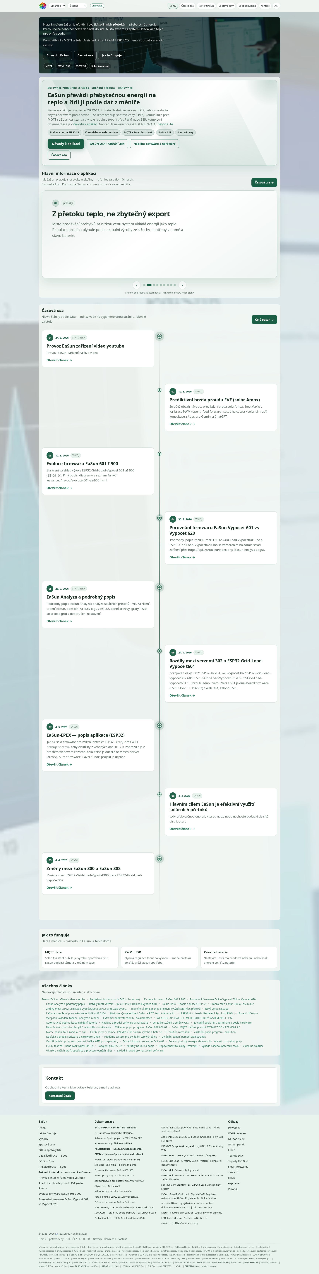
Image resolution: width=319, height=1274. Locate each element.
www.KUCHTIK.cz (160, 1258)
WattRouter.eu (237, 1133)
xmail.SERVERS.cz (165, 1266)
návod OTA (165, 124)
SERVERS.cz (145, 1254)
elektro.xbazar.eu (124, 1247)
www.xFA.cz (236, 1262)
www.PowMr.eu (210, 1258)
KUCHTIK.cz (79, 1250)
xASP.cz (94, 1266)
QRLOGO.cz (89, 1254)
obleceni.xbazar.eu (150, 1250)
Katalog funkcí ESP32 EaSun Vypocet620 (116, 1196)
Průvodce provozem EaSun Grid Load (115, 1202)
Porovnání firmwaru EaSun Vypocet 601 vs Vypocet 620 (223, 999)
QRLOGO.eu (103, 1254)
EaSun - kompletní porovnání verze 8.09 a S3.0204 (76, 1013)
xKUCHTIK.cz (138, 1266)
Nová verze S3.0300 (217, 1008)
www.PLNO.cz (194, 1258)
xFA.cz (116, 1266)
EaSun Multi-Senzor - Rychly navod (180, 1170)
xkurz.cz (233, 1172)
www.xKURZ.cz (46, 1266)
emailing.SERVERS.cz (163, 1247)
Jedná (51, 742)
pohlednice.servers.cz (225, 1250)
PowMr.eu (234, 1128)
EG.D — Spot (47, 1161)
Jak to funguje (206, 5)
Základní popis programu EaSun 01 (143, 1041)
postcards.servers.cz (266, 1250)
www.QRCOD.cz (228, 1258)
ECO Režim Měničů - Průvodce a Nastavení (184, 1218)
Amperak (238, 1144)
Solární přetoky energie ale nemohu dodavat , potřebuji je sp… (206, 1041)
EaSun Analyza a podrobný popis (65, 1004)
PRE (89, 1239)
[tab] (146, 285)
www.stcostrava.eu (101, 1262)
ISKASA (232, 1189)
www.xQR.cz (61, 1266)
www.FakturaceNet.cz (124, 1258)
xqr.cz (231, 1177)
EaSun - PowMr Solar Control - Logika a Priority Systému (191, 1212)
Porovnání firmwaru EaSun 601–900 (114, 1170)
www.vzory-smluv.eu (140, 1262)
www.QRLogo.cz (264, 1258)
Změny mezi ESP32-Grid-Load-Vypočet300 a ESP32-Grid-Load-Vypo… (86, 1008)
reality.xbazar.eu (119, 1254)
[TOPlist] (56, 1234)
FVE (133, 603)
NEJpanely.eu (236, 1139)
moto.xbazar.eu (112, 1250)
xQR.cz (179, 1266)
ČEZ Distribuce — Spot (53, 1155)
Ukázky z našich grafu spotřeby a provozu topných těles (79, 1050)
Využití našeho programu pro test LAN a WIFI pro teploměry (82, 1041)
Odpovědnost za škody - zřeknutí (178, 1046)
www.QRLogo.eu (47, 1262)
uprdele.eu (224, 1254)
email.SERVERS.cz (143, 1247)
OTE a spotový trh (50, 1150)
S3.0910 (54, 475)
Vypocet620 (203, 545)
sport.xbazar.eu (177, 1254)
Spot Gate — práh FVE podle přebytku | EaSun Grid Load (125, 1212)
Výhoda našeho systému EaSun (220, 1046)
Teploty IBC (235, 1161)
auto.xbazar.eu (57, 1247)
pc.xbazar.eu (196, 1250)
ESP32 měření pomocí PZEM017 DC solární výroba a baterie (126, 1032)
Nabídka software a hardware (155, 144)
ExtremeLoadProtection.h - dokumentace (127, 1018)
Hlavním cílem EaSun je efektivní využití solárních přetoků (165, 1008)
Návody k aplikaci (66, 144)
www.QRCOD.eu (246, 1258)
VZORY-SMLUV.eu (261, 1254)
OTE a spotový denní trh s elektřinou (114, 1133)
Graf (245, 1161)
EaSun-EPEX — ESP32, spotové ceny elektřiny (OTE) (188, 1155)
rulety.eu (133, 1254)
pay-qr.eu (183, 1250)
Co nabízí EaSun (58, 55)
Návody (97, 1239)
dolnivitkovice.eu (90, 1247)
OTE (68, 1239)
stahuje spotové (58, 747)
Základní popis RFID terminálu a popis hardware (223, 1022)
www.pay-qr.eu (178, 1258)
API (276, 5)
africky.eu (43, 1247)
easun (51, 480)
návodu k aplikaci (85, 124)
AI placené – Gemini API (107, 1186)
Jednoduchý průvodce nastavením (113, 1191)
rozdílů (199, 540)
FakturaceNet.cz (182, 1247)
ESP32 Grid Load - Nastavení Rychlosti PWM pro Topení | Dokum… (220, 1013)
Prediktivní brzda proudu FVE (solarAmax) (117, 1159)
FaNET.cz (196, 1247)
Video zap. (97, 5)
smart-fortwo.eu (238, 1166)
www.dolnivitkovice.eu (101, 1258)
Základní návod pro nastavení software (140, 1050)
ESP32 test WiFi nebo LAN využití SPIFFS (69, 1046)
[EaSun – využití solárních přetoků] (43, 6)
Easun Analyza (80, 603)
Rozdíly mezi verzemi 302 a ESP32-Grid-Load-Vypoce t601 (123, 1004)
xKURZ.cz (150, 1266)
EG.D (82, 1239)
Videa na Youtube (253, 1046)
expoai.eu (234, 1183)
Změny (52, 875)
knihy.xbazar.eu (64, 1250)
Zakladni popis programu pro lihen (215, 1032)
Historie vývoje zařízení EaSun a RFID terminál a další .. (143, 1013)
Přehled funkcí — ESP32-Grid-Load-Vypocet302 (120, 1218)
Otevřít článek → (59, 360)
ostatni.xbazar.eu (169, 1250)
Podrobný (177, 540)
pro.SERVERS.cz (74, 1254)
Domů (172, 5)
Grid (214, 673)
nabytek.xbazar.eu (130, 1250)
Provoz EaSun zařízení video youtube (63, 999)
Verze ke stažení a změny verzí (171, 1022)
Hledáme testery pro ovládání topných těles (130, 1036)
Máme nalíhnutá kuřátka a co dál (66, 1032)
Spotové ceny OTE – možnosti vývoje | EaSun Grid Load (124, 1207)
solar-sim (254, 411)
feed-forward (212, 411)
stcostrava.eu (193, 1254)
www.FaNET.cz (143, 1258)
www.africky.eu (80, 1258)
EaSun (62, 352)
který (119, 742)
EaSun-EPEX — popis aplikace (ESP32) (184, 1004)
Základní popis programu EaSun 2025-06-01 (141, 1027)
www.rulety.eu (64, 1262)
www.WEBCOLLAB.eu (185, 1262)
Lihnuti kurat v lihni (178, 1032)
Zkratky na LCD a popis (140, 1046)
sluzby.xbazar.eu (160, 1254)
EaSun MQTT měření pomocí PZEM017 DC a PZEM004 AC (206, 1027)
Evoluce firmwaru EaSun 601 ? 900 (164, 999)
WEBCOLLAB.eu (62, 1258)
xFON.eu (125, 1266)
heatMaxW (252, 406)
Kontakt (265, 5)
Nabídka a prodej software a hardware (125, 1022)
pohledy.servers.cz (246, 1250)
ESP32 (70, 875)
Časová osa (187, 5)
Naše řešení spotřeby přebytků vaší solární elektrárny (78, 1027)
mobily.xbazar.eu (95, 1250)
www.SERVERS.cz (81, 1262)
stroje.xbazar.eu (209, 1254)
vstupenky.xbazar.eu (241, 1254)
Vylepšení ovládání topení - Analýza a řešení (72, 1018)
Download (110, 1239)
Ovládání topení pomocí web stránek (184, 1036)
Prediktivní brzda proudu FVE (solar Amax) (115, 999)
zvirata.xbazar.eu (209, 1266)
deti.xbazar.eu (72, 1247)
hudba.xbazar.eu (46, 1250)
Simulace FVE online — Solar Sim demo (115, 1164)
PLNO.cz (208, 1250)
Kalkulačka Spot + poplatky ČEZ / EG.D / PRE (118, 1138)
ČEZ (74, 1239)
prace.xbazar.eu (57, 1254)
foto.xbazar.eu (225, 1247)
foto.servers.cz (209, 1247)
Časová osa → (264, 182)
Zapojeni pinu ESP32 (110, 1046)
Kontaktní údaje (60, 1096)
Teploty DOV (236, 1155)
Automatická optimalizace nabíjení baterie (71, 1022)
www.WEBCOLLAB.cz (162, 1262)
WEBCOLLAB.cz (46, 1258)
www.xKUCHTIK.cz (269, 1262)
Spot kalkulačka (247, 5)
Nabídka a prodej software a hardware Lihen (73, 1036)
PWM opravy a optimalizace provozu (114, 1175)
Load (222, 673)
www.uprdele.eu (120, 1262)
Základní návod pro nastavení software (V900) (119, 1180)
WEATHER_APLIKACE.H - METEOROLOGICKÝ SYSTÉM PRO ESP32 (194, 1018)
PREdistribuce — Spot (52, 1166)
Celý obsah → (264, 319)
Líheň (231, 1150)
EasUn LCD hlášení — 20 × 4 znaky (179, 1223)
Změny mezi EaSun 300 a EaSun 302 (232, 1004)
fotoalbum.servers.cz (244, 1247)
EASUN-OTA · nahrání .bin (107, 144)
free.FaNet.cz (262, 1247)
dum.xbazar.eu (107, 1247)
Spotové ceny (226, 5)
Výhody (43, 1139)
